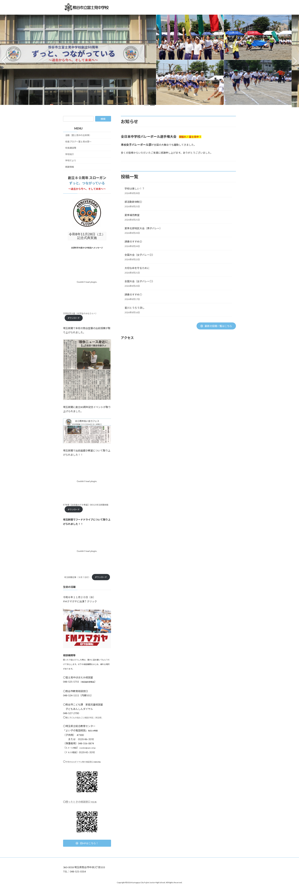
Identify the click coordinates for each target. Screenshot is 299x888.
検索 (103, 118)
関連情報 (69, 167)
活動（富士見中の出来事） (78, 135)
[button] (146, 105)
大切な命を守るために (137, 267)
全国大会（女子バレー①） (139, 281)
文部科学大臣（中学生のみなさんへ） (80, 313)
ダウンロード (74, 318)
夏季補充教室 (132, 215)
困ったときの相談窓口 (81, 801)
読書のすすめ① (133, 294)
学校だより (70, 160)
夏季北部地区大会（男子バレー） (143, 228)
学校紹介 (69, 154)
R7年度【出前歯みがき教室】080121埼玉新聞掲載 (85, 505)
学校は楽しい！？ (135, 188)
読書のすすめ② (133, 241)
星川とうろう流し (135, 307)
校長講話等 (70, 147)
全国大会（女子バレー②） (139, 254)
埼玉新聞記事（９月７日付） (77, 577)
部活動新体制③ (133, 201)
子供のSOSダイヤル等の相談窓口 (79, 762)
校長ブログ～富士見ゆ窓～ (78, 141)
